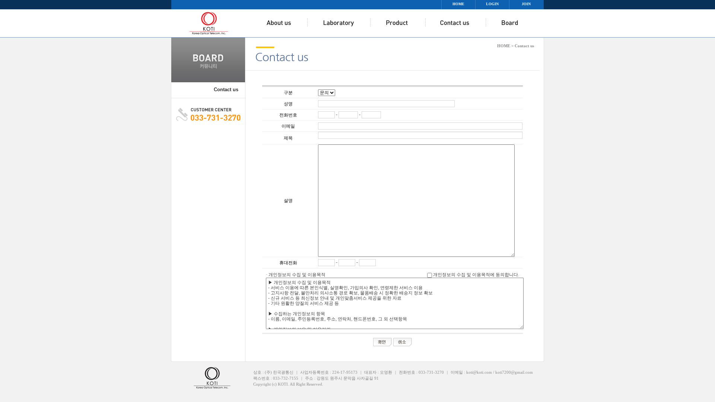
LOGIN (492, 4)
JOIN (526, 4)
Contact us (226, 89)
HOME (458, 4)
